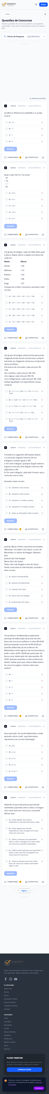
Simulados (8, 1025)
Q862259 (13, 447)
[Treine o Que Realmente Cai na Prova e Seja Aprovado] (9, 4)
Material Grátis (9, 1042)
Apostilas (7, 1035)
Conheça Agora (24, 1070)
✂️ (42, 122)
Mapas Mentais (10, 1032)
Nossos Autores (10, 1002)
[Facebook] (5, 979)
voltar (8, 14)
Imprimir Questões (39, 98)
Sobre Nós (8, 989)
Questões (7, 1022)
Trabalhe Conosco (11, 1006)
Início (6, 1018)
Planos (6, 992)
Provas (6, 1028)
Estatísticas (33, 157)
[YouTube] (15, 979)
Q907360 (13, 106)
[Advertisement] (24, 69)
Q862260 (13, 348)
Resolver (10, 149)
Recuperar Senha (10, 999)
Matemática (22, 106)
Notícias (7, 1049)
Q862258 (13, 539)
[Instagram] (10, 979)
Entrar (43, 4)
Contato (7, 1009)
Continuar (39, 1088)
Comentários (14, 157)
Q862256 (13, 726)
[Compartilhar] (45, 14)
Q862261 (13, 245)
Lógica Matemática (34, 106)
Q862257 (13, 628)
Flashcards (8, 1039)
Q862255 (13, 797)
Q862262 (13, 168)
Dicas (6, 1045)
